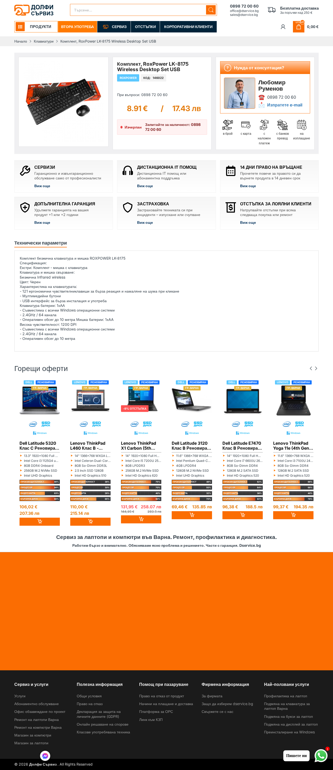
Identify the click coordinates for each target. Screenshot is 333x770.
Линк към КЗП (151, 719)
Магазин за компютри (32, 735)
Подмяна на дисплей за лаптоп (291, 724)
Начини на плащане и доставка (166, 703)
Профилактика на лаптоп (285, 696)
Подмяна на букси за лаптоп (288, 716)
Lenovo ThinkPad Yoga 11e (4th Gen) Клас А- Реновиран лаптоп (293, 446)
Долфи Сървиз (43, 764)
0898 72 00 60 (281, 96)
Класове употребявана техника (103, 732)
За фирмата (212, 696)
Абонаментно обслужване (36, 703)
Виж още (42, 186)
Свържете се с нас (217, 711)
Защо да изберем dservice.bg (227, 703)
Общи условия (89, 696)
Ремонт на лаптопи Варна (36, 719)
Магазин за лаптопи (31, 743)
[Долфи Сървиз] (33, 10)
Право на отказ (90, 703)
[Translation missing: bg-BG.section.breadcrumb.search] (211, 10)
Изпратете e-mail (284, 104)
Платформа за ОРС (156, 711)
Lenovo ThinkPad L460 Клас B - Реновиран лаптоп (89, 446)
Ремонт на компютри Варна (38, 727)
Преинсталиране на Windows (289, 732)
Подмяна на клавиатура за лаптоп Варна (287, 706)
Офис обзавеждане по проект (39, 711)
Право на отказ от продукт (161, 696)
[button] (45, 756)
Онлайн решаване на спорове (103, 724)
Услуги (19, 696)
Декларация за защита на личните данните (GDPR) (99, 713)
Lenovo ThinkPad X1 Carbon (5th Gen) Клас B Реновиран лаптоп (140, 446)
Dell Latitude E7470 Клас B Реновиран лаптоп (241, 446)
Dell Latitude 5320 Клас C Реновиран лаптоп (39, 446)
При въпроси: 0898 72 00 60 (142, 94)
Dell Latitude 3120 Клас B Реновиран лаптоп (191, 446)
